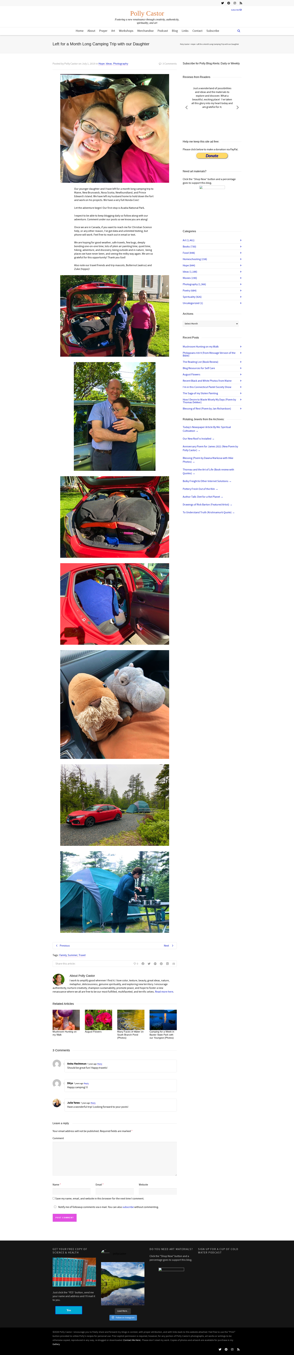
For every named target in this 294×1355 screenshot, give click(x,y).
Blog (175, 31)
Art (113, 31)
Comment (58, 1138)
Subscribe (235, 10)
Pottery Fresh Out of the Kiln (200, 489)
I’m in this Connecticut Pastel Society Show (207, 387)
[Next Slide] (238, 107)
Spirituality (192, 297)
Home (80, 31)
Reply (99, 1064)
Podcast (163, 31)
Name (56, 1184)
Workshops (126, 31)
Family (63, 955)
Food (189, 253)
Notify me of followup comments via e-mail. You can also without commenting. (108, 1207)
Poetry (190, 290)
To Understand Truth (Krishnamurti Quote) (209, 512)
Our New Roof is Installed (199, 438)
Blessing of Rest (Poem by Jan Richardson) (207, 408)
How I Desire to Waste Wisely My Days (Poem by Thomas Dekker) (209, 401)
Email (99, 1184)
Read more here (164, 991)
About (91, 31)
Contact (197, 31)
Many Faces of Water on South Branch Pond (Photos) (130, 1034)
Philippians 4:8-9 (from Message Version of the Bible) (209, 354)
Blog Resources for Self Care (199, 368)
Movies (190, 278)
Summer (72, 955)
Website (143, 1184)
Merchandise (145, 31)
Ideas (109, 63)
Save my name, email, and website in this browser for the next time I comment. (99, 1198)
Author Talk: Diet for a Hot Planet (203, 496)
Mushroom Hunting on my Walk (201, 346)
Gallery (56, 1344)
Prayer (103, 31)
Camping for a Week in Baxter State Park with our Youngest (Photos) (162, 1034)
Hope (102, 63)
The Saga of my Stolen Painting (200, 393)
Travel (82, 955)
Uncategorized (193, 303)
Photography (120, 63)
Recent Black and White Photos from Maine (207, 380)
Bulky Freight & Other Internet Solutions (207, 481)
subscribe (128, 1207)
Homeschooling (195, 259)
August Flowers (93, 1031)
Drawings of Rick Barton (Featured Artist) (207, 504)
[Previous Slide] (186, 107)
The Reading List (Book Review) (200, 362)
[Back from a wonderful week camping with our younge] (122, 1283)
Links (185, 31)
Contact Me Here (132, 1340)
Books (189, 246)
